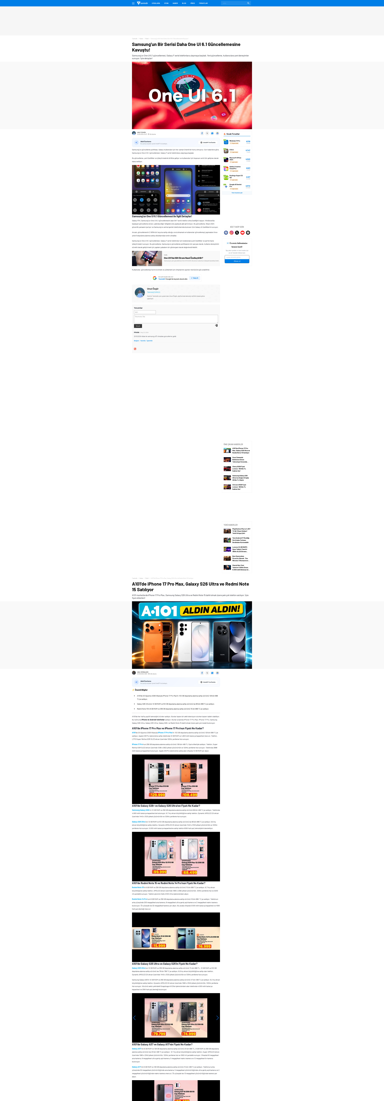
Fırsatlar (203, 3)
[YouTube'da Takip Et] (242, 233)
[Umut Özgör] (139, 289)
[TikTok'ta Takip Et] (248, 233)
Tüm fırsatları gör (237, 193)
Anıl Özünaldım (142, 672)
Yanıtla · (143, 341)
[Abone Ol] (217, 133)
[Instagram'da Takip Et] (232, 233)
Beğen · (137, 341)
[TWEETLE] (207, 135)
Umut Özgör (141, 132)
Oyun (166, 3)
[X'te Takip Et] (237, 233)
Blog (184, 3)
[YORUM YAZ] (212, 135)
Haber (175, 3)
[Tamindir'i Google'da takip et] (176, 278)
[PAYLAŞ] (202, 135)
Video (192, 3)
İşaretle (149, 341)
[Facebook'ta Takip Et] (226, 233)
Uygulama (156, 3)
